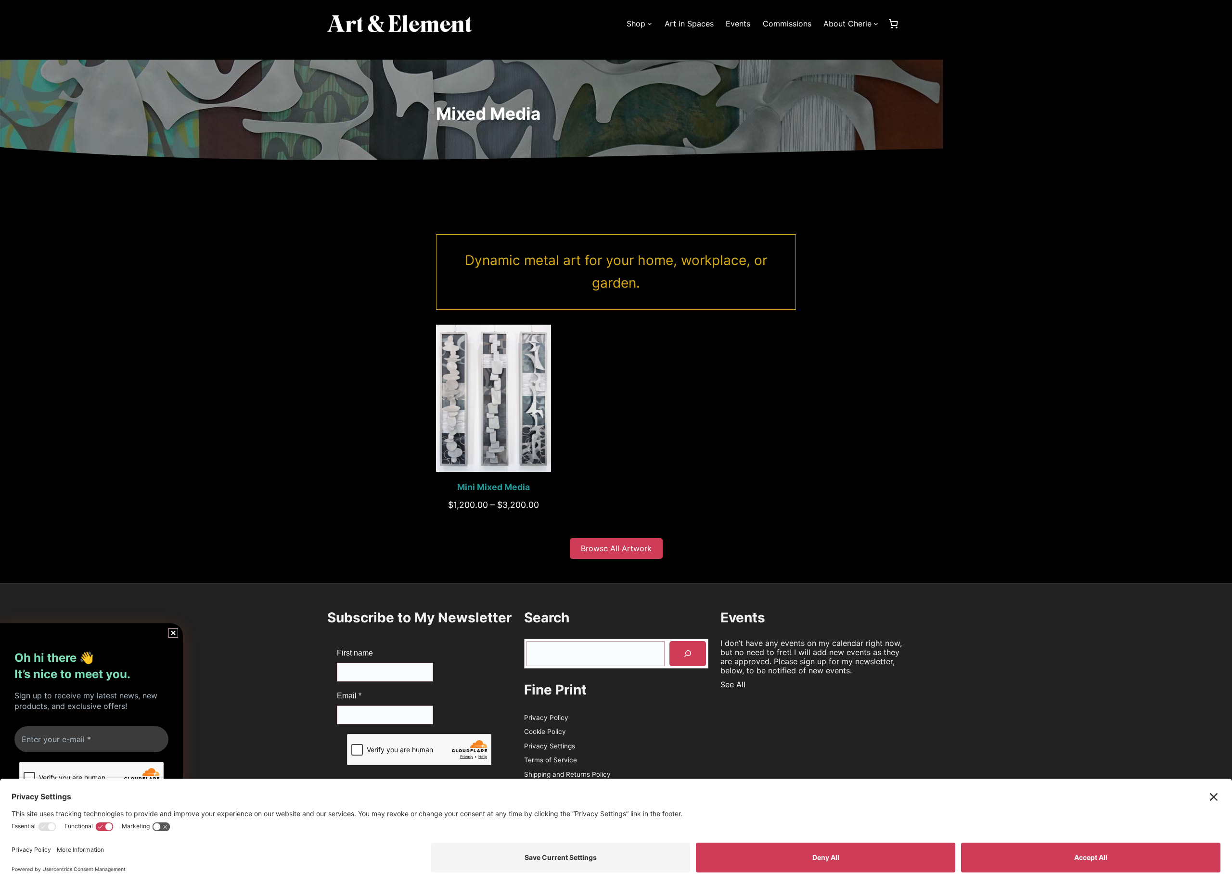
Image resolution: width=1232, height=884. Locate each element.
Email (349, 696)
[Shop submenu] (649, 23)
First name (355, 653)
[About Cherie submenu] (875, 23)
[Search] (687, 654)
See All (732, 684)
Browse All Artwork (616, 548)
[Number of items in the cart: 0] (893, 23)
